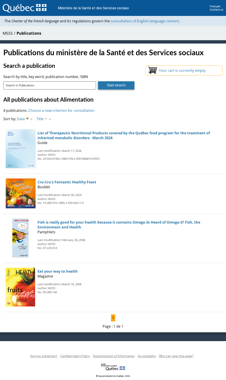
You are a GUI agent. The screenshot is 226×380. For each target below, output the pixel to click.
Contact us (216, 9)
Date (21, 118)
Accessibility (147, 356)
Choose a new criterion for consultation (61, 110)
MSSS (8, 33)
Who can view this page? (176, 356)
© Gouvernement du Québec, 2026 (113, 376)
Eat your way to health (58, 271)
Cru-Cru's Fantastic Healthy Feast (67, 182)
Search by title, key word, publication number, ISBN (45, 76)
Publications (29, 33)
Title (39, 118)
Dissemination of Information (114, 356)
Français (215, 6)
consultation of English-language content (145, 21)
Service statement (43, 356)
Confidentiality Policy (75, 356)
